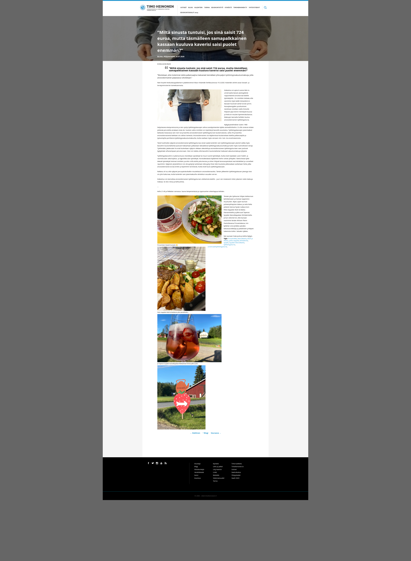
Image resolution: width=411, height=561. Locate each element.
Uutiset (183, 7)
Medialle (216, 475)
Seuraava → (216, 433)
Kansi (196, 475)
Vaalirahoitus (236, 472)
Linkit (215, 472)
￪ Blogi (205, 433)
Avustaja (197, 464)
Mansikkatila (242, 239)
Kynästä (228, 7)
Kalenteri (198, 7)
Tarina (207, 7)
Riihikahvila (244, 241)
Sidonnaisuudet (218, 478)
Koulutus (197, 478)
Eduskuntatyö (217, 7)
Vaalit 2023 (235, 478)
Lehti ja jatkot (218, 467)
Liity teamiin (217, 469)
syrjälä (226, 243)
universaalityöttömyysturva (217, 247)
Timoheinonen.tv (240, 7)
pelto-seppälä (234, 241)
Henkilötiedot (199, 472)
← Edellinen (195, 433)
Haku (264, 7)
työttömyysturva (229, 245)
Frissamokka (232, 239)
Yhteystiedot (254, 7)
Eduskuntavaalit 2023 (189, 12)
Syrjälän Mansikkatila (236, 243)
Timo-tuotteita (237, 464)
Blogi (190, 7)
